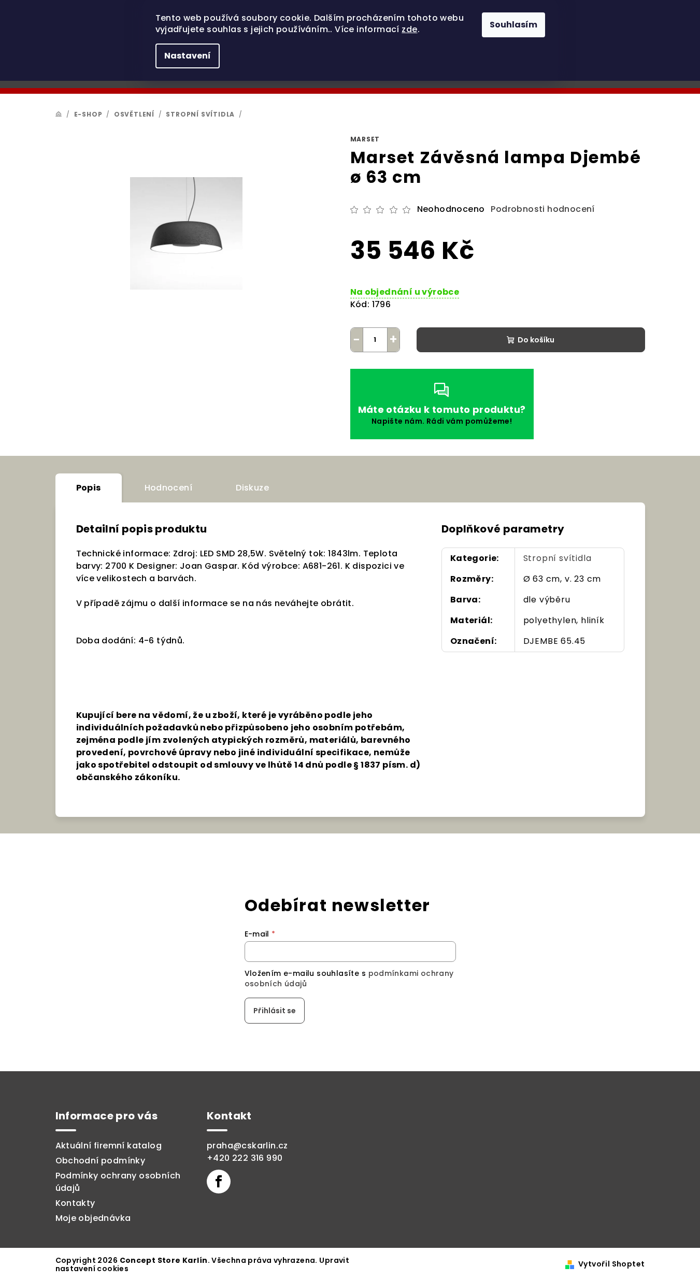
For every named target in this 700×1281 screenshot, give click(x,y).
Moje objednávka (93, 1218)
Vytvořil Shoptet (611, 1264)
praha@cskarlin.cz (247, 1146)
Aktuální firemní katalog (108, 1146)
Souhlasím (513, 25)
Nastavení (187, 56)
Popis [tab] (88, 488)
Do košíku (536, 340)
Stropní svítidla (557, 558)
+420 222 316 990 (244, 1158)
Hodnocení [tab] (169, 488)
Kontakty (75, 1203)
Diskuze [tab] (252, 488)
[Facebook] (219, 1181)
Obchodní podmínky (100, 1161)
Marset (365, 139)
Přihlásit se (274, 1010)
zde (409, 29)
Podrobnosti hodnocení (542, 209)
